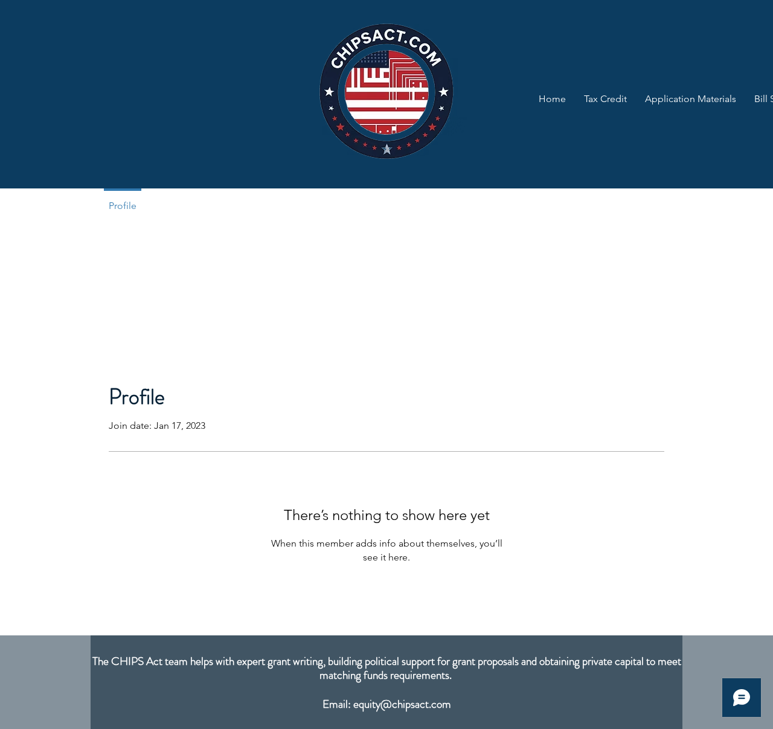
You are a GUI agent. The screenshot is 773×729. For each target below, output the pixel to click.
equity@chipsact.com (402, 704)
